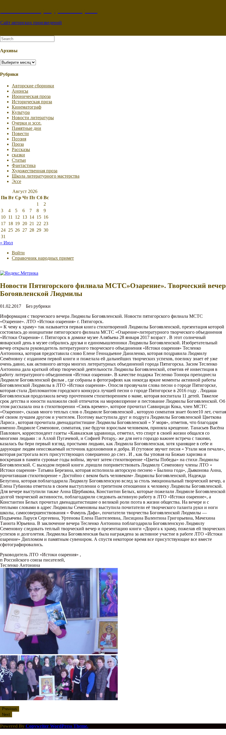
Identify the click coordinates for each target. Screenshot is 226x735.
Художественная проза (34, 170)
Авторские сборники (33, 85)
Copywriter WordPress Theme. (57, 726)
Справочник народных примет (43, 258)
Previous (9, 709)
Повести (20, 133)
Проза (18, 144)
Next (6, 714)
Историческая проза (32, 101)
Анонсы (20, 91)
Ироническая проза (31, 96)
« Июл (6, 242)
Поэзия (19, 138)
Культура (21, 112)
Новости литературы (33, 117)
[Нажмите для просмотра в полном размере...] (59, 652)
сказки (18, 154)
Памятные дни (26, 128)
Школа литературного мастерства (45, 176)
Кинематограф (26, 106)
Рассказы (21, 149)
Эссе (16, 181)
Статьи (19, 160)
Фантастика (24, 165)
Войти (18, 252)
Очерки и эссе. (26, 122)
